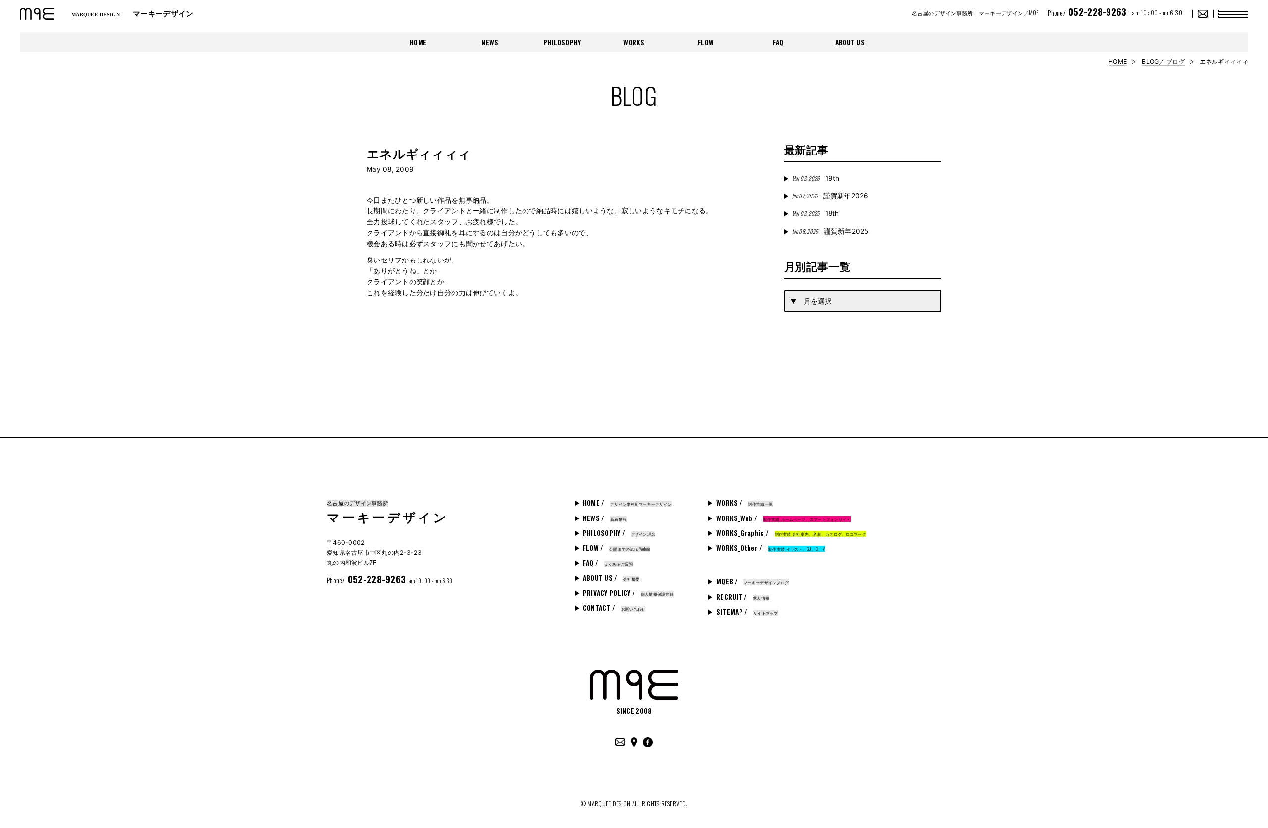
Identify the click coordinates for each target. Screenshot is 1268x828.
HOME (418, 42)
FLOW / (616, 548)
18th (815, 213)
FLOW (706, 42)
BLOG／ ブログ (1163, 61)
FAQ (778, 42)
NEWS (489, 42)
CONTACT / (614, 608)
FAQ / (608, 563)
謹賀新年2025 (830, 231)
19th (815, 178)
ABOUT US (850, 42)
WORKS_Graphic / (791, 533)
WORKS (633, 42)
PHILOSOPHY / (619, 533)
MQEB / (752, 581)
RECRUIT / (742, 597)
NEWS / (605, 518)
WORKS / (744, 503)
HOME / (627, 503)
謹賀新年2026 (830, 196)
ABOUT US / (611, 578)
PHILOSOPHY (562, 42)
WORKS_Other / (770, 548)
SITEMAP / (747, 612)
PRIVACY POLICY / (628, 593)
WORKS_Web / (783, 518)
